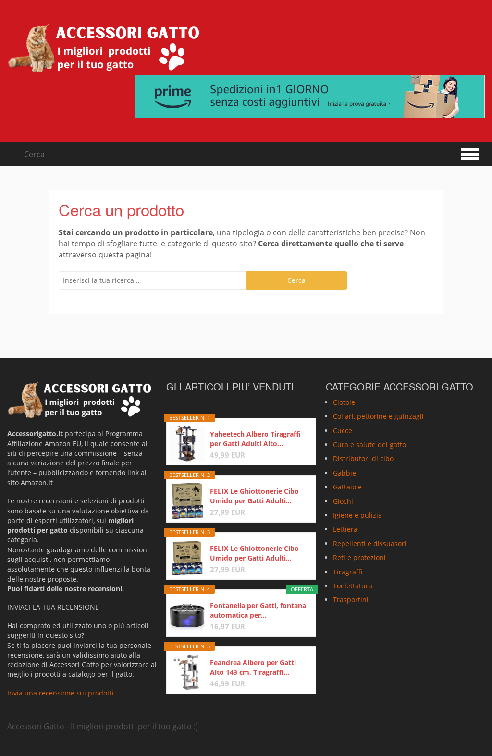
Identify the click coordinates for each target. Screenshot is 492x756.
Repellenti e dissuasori (369, 543)
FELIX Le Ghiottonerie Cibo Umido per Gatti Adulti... (254, 496)
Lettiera (345, 529)
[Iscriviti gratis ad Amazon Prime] (310, 96)
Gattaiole (347, 486)
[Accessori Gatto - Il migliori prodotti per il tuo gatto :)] (103, 48)
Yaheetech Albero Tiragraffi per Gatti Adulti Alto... (255, 438)
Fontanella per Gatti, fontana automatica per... (258, 610)
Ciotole (344, 402)
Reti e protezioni (359, 557)
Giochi (343, 501)
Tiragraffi (347, 571)
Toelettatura (352, 585)
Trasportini (351, 599)
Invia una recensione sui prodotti (60, 692)
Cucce (342, 430)
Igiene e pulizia (357, 515)
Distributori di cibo (363, 458)
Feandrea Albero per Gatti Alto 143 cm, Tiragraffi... (253, 667)
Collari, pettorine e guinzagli (378, 416)
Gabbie (344, 472)
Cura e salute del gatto (369, 444)
